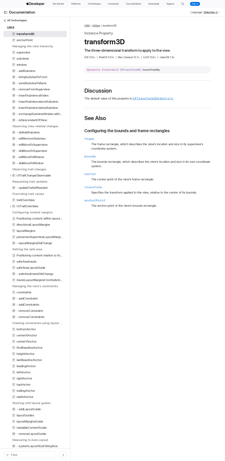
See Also (95, 118)
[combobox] (32, 455)
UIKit (87, 25)
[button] (182, 4)
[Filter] (32, 455)
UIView (96, 25)
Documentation (22, 12)
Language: (197, 12)
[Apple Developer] (36, 4)
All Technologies (17, 20)
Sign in (195, 4)
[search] (30, 454)
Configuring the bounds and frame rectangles (127, 130)
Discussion (98, 91)
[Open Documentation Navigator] (5, 12)
